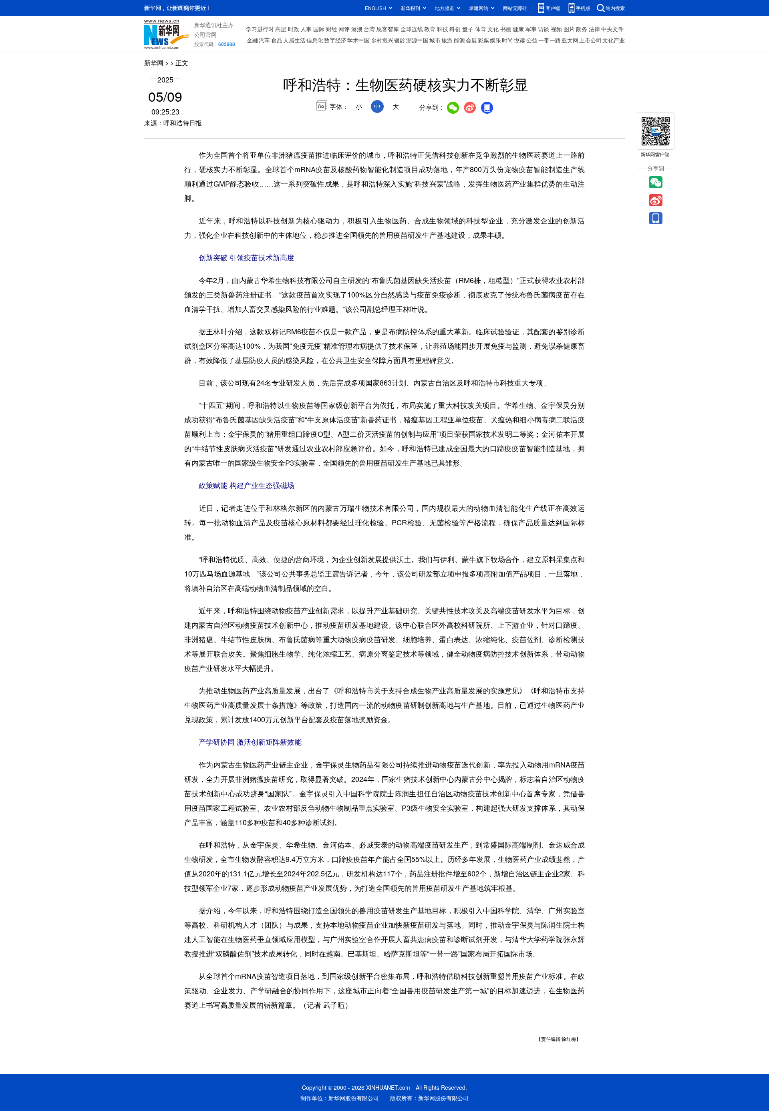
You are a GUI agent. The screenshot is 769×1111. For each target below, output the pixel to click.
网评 (344, 29)
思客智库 (387, 29)
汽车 (264, 40)
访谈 (543, 29)
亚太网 (570, 40)
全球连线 (412, 29)
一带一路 (549, 40)
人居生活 (294, 40)
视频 (556, 29)
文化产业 (613, 40)
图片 (569, 29)
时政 (293, 29)
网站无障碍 (515, 7)
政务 (581, 29)
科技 (442, 29)
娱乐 (495, 40)
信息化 (314, 40)
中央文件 (612, 29)
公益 (531, 40)
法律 (594, 29)
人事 (306, 29)
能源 (459, 40)
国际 (318, 29)
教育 (429, 29)
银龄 (399, 40)
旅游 (447, 40)
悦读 (519, 40)
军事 (531, 29)
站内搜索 (615, 7)
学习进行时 (260, 29)
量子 (467, 29)
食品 (276, 40)
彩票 (483, 40)
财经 (331, 29)
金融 (252, 40)
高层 (280, 29)
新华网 (153, 62)
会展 (471, 40)
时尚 (507, 40)
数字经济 (335, 40)
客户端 (553, 7)
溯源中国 (417, 40)
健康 (518, 29)
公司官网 (205, 34)
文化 (493, 29)
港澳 (356, 29)
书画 (505, 29)
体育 (480, 29)
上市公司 (590, 40)
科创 (455, 29)
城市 (435, 40)
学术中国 (358, 40)
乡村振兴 (382, 40)
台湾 (369, 29)
